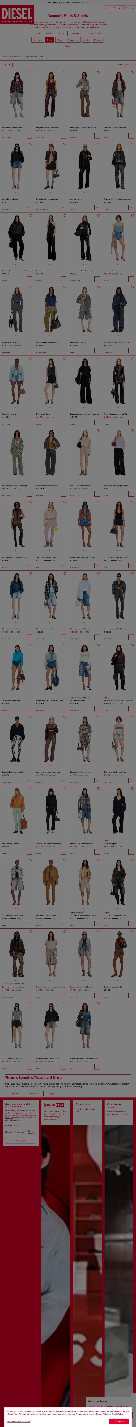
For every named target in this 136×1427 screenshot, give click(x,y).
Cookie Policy (117, 1414)
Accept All (119, 1421)
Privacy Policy (102, 1414)
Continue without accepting (18, 1421)
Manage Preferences (77, 1414)
